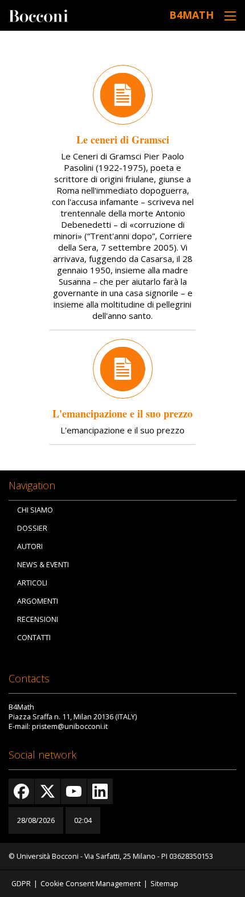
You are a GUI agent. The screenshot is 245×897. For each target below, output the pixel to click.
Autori (30, 546)
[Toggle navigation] (230, 16)
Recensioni (37, 619)
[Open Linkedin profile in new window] (100, 791)
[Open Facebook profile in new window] (21, 791)
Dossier (32, 528)
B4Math (191, 15)
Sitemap (164, 883)
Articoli (32, 583)
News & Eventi (43, 565)
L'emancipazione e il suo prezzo (122, 413)
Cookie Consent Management (90, 883)
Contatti (34, 637)
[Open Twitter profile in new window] (47, 791)
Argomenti (37, 601)
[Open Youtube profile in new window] (74, 791)
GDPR (21, 883)
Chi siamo (35, 510)
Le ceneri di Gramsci (122, 139)
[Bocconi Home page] (38, 15)
